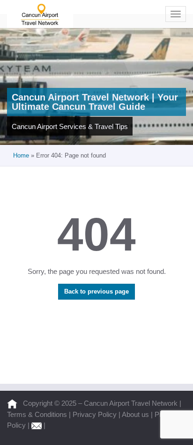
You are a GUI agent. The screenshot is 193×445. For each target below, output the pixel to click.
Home (21, 155)
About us (136, 414)
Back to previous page (96, 291)
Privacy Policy (96, 414)
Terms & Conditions (38, 414)
